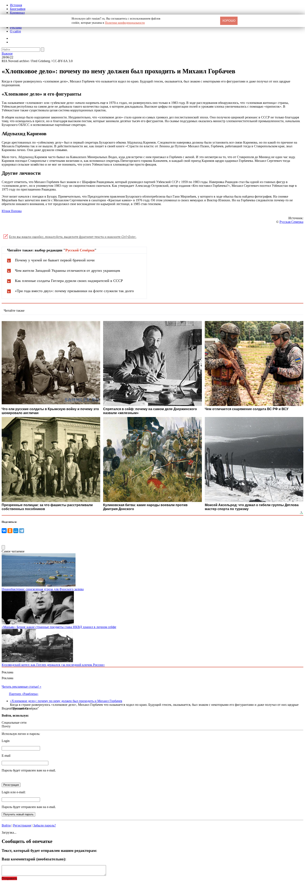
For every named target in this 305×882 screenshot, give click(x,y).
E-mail (6, 755)
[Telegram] (21, 530)
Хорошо (228, 20)
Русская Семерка (291, 222)
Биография (17, 9)
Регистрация (22, 825)
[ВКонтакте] (4, 530)
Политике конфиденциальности (125, 22)
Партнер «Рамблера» (23, 694)
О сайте (15, 31)
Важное (7, 53)
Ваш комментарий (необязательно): (34, 859)
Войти (6, 825)
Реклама (16, 27)
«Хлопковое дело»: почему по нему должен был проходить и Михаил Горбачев (66, 701)
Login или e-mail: (14, 792)
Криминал (17, 12)
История (16, 5)
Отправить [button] (9, 878)
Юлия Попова (12, 211)
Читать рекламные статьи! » (21, 686)
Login (6, 741)
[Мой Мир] (15, 530)
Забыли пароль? (44, 825)
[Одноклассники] (9, 530)
